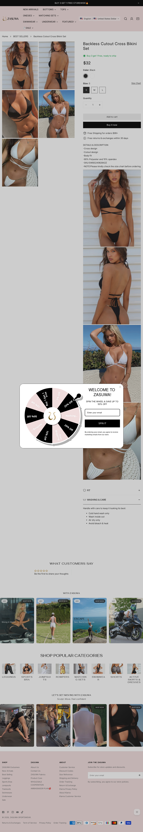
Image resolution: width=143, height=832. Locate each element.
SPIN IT (102, 423)
